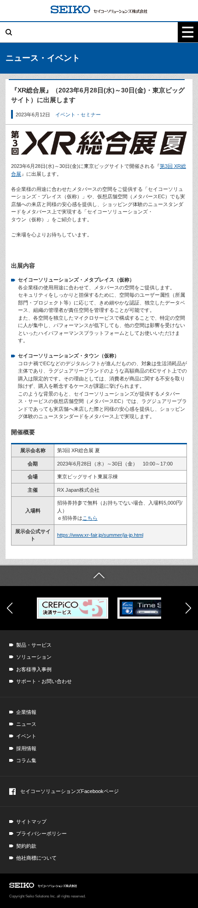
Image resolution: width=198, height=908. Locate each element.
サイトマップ (31, 821)
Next (188, 608)
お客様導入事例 (34, 669)
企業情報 (26, 712)
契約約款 (26, 846)
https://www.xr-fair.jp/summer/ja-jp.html (100, 535)
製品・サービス (34, 645)
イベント (26, 736)
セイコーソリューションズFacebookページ (69, 791)
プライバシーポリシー (41, 833)
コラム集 (26, 760)
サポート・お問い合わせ (44, 681)
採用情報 (26, 748)
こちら (90, 518)
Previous (9, 608)
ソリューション (34, 657)
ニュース (26, 724)
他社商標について (36, 858)
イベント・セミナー (78, 114)
